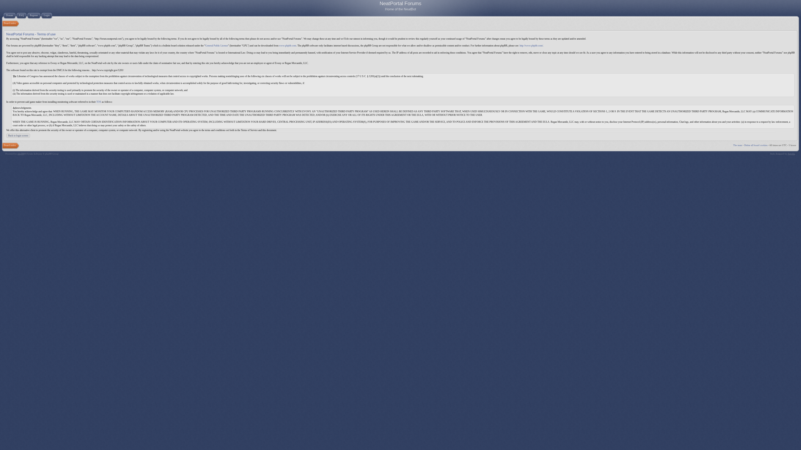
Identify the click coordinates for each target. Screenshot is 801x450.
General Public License (216, 45)
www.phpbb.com (287, 45)
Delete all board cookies (755, 145)
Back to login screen (18, 135)
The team (737, 145)
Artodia (791, 153)
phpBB (21, 153)
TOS (98, 101)
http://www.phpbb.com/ (531, 45)
